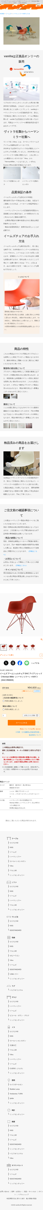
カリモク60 (14, 843)
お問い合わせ (4, 1191)
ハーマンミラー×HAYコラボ (21, 14)
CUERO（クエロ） (17, 1068)
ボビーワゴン (15, 956)
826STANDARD (15, 930)
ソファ (14, 882)
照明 (13, 1080)
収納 (13, 937)
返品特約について (35, 735)
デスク (14, 997)
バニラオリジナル (16, 990)
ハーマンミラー (15, 857)
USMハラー (14, 974)
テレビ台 (15, 917)
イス (13, 1027)
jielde (12, 1098)
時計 (13, 1110)
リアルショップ (23, 1194)
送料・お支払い (16, 1191)
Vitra (11, 866)
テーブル (15, 838)
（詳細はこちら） (21, 565)
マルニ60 (13, 870)
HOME (2, 14)
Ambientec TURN (16, 1094)
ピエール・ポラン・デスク (19, 1015)
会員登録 (37, 691)
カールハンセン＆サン (18, 861)
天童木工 (13, 1045)
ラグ (13, 986)
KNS (11, 847)
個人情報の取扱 (31, 1198)
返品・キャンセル (30, 1191)
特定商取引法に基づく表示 (16, 1198)
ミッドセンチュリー (17, 875)
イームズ (8, 14)
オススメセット (17, 1165)
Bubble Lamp (15, 1089)
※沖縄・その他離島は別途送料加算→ (28, 732)
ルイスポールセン (16, 1084)
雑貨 (13, 1122)
